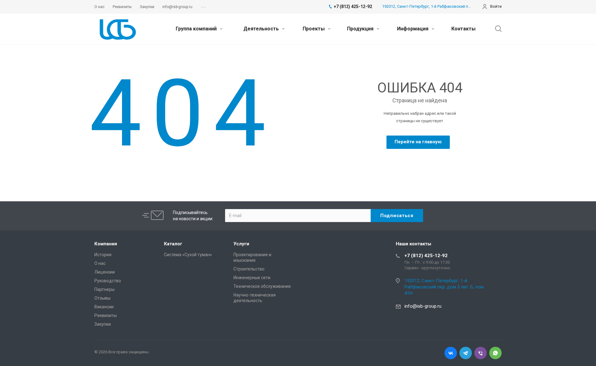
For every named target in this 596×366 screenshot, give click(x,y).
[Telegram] (465, 353)
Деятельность (261, 29)
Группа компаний (197, 29)
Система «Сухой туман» (188, 254)
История (102, 254)
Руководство (107, 280)
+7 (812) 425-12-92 (426, 255)
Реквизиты (105, 315)
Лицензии (104, 272)
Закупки (102, 324)
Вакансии (104, 306)
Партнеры (104, 289)
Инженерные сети (251, 277)
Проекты (314, 29)
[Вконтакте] (451, 353)
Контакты (463, 29)
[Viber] (480, 353)
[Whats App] (495, 353)
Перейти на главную (418, 142)
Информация (413, 29)
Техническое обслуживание (262, 286)
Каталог (173, 244)
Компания (105, 244)
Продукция (361, 29)
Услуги (241, 244)
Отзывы (102, 298)
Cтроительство (248, 268)
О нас (100, 263)
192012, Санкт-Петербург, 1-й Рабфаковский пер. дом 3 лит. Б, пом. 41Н (449, 6)
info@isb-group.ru (422, 306)
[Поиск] (495, 29)
